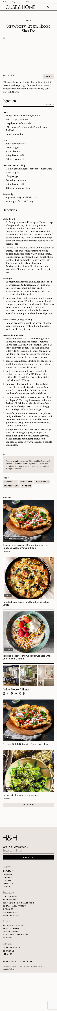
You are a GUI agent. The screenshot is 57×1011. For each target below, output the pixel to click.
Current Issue (10, 897)
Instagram (8, 871)
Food (28, 21)
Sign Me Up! (28, 857)
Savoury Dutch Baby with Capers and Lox (25, 744)
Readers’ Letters (11, 928)
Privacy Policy (10, 962)
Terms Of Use (25, 962)
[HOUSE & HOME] (19, 7)
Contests (7, 938)
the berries (28, 82)
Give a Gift (8, 909)
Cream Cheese (10, 482)
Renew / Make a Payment (14, 906)
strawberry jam (11, 486)
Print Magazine (10, 900)
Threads (7, 887)
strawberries (26, 482)
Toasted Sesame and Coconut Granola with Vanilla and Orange (27, 657)
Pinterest (7, 877)
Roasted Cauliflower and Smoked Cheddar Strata (26, 603)
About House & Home (13, 925)
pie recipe (26, 486)
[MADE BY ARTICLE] (8, 969)
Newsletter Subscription (15, 935)
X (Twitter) (8, 883)
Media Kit (7, 954)
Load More (28, 805)
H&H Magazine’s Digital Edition (18, 903)
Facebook (7, 874)
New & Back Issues (12, 915)
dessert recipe (42, 482)
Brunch (8, 649)
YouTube (7, 880)
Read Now (7, 551)
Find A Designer (10, 932)
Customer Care (10, 912)
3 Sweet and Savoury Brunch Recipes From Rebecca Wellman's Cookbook (26, 546)
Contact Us (8, 951)
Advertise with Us (11, 948)
